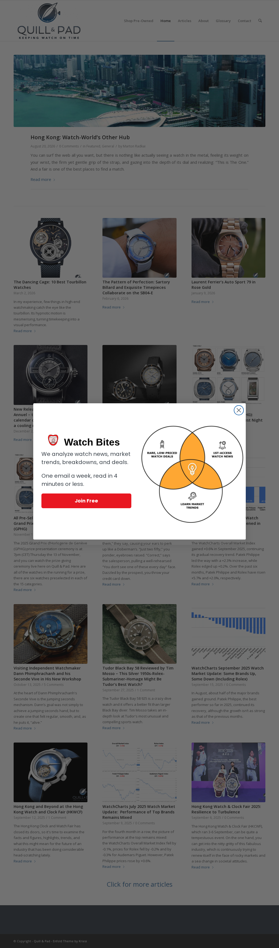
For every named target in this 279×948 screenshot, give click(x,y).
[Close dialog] (239, 410)
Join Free (86, 500)
